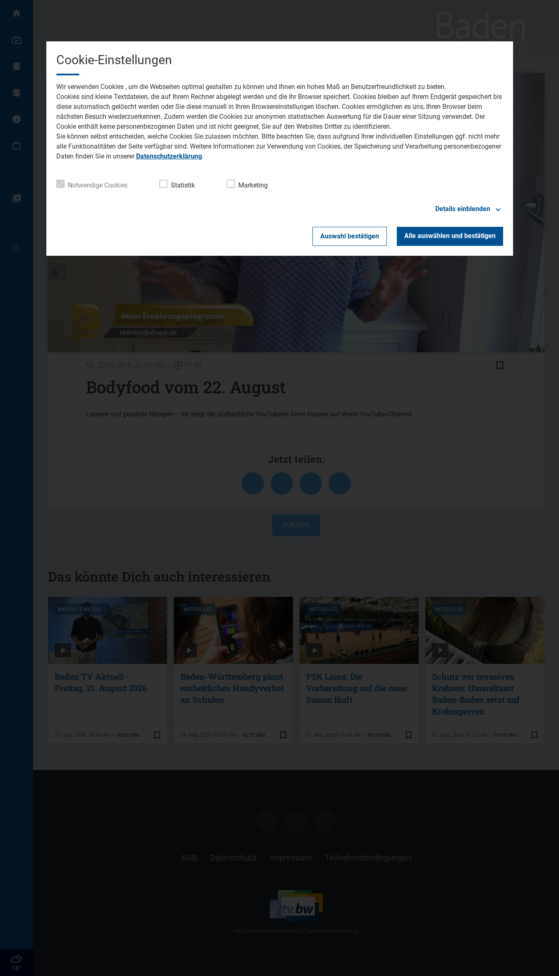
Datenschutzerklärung (169, 156)
